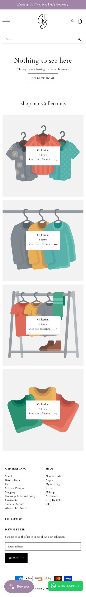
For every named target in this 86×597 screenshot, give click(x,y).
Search (9, 476)
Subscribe (16, 558)
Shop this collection (40, 159)
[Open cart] (79, 21)
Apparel (50, 480)
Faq (7, 484)
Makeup (50, 492)
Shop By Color (54, 500)
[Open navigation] (7, 21)
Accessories (52, 496)
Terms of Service (14, 504)
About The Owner (16, 508)
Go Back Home (43, 78)
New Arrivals (53, 476)
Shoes (49, 488)
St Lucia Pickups (14, 488)
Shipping (10, 492)
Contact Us (11, 500)
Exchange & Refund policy (20, 496)
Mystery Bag (53, 484)
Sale (48, 504)
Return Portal (13, 480)
